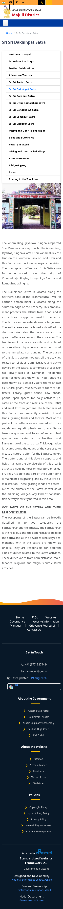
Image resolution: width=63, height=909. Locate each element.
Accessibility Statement (39, 825)
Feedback (38, 771)
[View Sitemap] (23, 2)
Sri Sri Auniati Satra (20, 82)
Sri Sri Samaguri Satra (22, 116)
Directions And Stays (21, 61)
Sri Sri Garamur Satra (22, 96)
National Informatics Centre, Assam (32, 879)
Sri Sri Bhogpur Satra (21, 123)
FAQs (34, 617)
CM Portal (38, 735)
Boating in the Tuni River (23, 179)
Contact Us (34, 629)
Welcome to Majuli (20, 54)
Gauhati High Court (38, 729)
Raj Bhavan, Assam (38, 716)
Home (9, 33)
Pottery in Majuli (19, 144)
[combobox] (5, 7)
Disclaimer (39, 783)
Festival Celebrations (21, 68)
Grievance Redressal (42, 625)
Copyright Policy (38, 807)
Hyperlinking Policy (38, 813)
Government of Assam (26, 10)
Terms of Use (38, 777)
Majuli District (25, 15)
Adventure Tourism (20, 75)
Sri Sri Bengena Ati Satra (24, 109)
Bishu (12, 172)
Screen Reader (38, 765)
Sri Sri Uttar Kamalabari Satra (27, 103)
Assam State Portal (38, 710)
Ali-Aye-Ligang (17, 165)
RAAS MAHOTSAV (19, 158)
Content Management (38, 831)
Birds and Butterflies (21, 137)
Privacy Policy (38, 819)
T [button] (49, 2)
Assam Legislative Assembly (38, 722)
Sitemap (38, 759)
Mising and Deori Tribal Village (27, 130)
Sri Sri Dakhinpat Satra (22, 89)
